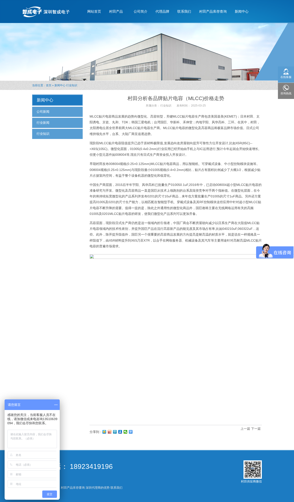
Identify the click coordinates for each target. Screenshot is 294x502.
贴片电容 (188, 116)
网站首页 (94, 11)
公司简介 (140, 11)
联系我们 (184, 11)
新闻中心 (240, 12)
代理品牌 (162, 11)
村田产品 (114, 12)
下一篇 (256, 428)
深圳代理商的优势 (98, 487)
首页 (48, 85)
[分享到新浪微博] (110, 432)
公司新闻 (43, 111)
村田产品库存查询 (213, 11)
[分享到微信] (125, 432)
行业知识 (71, 85)
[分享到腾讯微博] (115, 432)
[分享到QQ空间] (104, 432)
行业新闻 (43, 122)
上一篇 (245, 428)
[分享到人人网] (120, 432)
